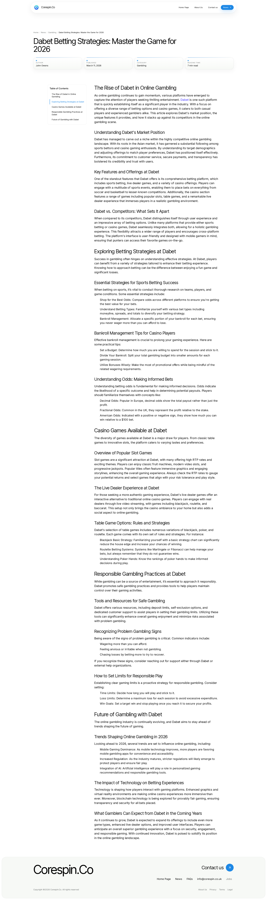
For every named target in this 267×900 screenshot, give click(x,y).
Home (36, 32)
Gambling (52, 32)
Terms (222, 889)
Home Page (164, 878)
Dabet (185, 99)
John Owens (42, 65)
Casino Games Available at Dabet (66, 107)
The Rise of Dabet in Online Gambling (64, 95)
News (43, 32)
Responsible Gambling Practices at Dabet (67, 113)
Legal (230, 889)
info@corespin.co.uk (209, 878)
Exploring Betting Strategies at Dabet (68, 102)
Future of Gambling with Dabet (65, 119)
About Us (202, 889)
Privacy (213, 889)
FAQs (190, 878)
